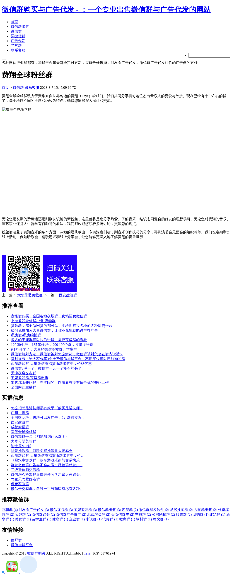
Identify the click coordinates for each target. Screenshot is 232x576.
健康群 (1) (60, 519)
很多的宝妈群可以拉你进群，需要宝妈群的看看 (49, 340)
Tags (87, 553)
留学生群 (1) (41, 519)
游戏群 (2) (130, 510)
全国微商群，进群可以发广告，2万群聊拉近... (47, 417)
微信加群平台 (22, 545)
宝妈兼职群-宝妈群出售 (29, 378)
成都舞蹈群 (20, 427)
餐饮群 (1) (161, 519)
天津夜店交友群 (23, 373)
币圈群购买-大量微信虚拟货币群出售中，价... (47, 455)
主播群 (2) (143, 514)
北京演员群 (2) (98, 514)
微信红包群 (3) (61, 510)
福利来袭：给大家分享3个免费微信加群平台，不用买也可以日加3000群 (68, 359)
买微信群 (18, 36)
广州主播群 (20, 413)
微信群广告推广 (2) (71, 514)
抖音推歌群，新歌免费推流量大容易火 (41, 451)
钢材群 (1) (144, 519)
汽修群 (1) (110, 519)
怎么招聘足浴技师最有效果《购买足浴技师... (46, 408)
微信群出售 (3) (109, 510)
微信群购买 (36, 553)
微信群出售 (20, 26)
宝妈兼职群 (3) (85, 510)
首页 (14, 22)
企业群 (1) (77, 519)
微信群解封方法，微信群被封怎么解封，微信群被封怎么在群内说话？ (67, 354)
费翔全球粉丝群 (23, 432)
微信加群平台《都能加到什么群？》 (40, 436)
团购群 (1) (200, 514)
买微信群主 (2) (122, 514)
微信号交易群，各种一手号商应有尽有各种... (46, 489)
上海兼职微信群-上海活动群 (33, 321)
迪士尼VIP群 (21, 446)
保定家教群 (20, 484)
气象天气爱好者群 (25, 479)
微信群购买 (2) (43, 514)
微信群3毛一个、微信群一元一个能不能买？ (46, 368)
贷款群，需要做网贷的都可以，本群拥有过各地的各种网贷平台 (61, 326)
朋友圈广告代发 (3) (34, 510)
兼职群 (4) (10, 510)
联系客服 (18, 50)
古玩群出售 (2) (205, 510)
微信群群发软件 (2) (154, 510)
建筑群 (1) (217, 514)
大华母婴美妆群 (30, 295)
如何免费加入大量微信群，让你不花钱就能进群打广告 (54, 330)
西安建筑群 (68, 295)
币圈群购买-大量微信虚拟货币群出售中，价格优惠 (51, 363)
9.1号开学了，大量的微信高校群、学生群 (44, 349)
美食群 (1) (23, 519)
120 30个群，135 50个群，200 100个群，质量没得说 (52, 345)
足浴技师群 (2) (181, 510)
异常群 (16, 45)
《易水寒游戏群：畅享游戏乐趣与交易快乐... (46, 460)
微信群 (16, 31)
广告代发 (18, 41)
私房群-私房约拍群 (26, 335)
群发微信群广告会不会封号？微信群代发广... (46, 465)
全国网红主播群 (23, 387)
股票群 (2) (184, 514)
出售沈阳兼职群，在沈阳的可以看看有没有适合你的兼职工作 (60, 382)
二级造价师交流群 (25, 470)
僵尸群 (16, 540)
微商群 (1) (127, 519)
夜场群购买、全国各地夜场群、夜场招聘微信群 (49, 316)
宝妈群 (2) (23, 514)
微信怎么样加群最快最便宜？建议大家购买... (46, 474)
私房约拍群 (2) (163, 514)
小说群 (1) (94, 519)
